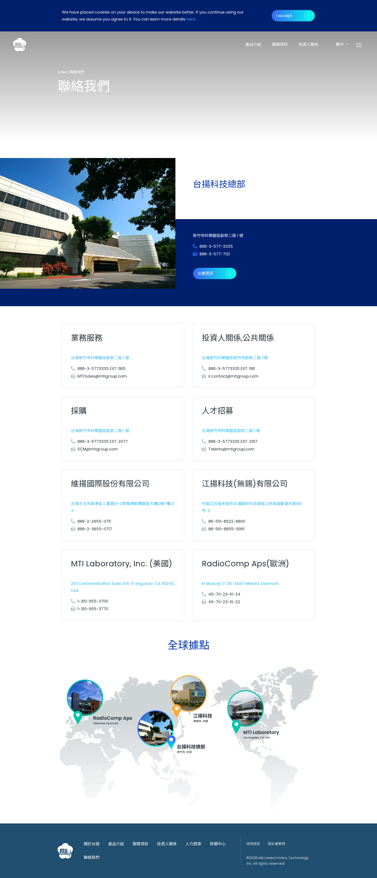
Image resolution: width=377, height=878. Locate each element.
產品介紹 (253, 44)
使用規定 (253, 843)
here (191, 19)
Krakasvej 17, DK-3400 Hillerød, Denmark (240, 583)
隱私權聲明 (276, 843)
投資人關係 (308, 44)
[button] (342, 44)
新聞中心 (218, 844)
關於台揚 (91, 844)
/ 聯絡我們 (76, 72)
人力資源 (193, 844)
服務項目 (280, 44)
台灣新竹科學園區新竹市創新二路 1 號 (235, 358)
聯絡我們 (91, 857)
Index (63, 72)
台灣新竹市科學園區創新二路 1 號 (100, 358)
